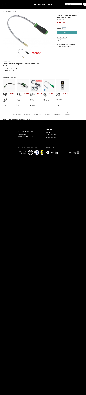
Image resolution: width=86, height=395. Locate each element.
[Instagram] (52, 152)
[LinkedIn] (56, 152)
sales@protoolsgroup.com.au (25, 136)
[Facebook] (48, 152)
